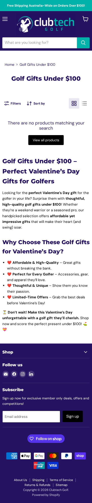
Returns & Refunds (37, 485)
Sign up (72, 416)
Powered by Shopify (46, 495)
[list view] (84, 103)
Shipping (38, 480)
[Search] (83, 42)
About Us (20, 480)
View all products (46, 140)
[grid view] (74, 103)
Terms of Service (61, 480)
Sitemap (61, 485)
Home (9, 64)
